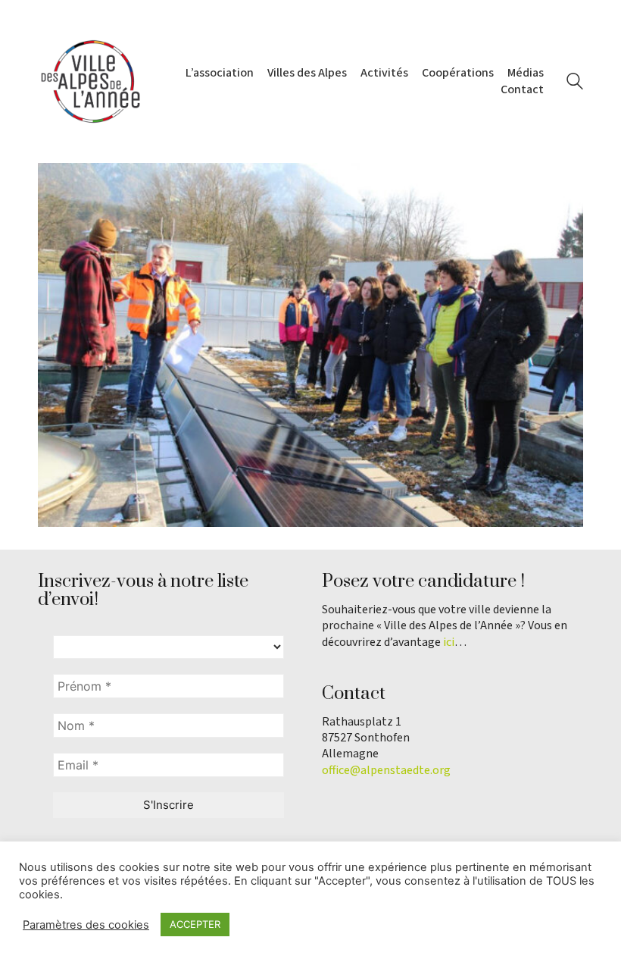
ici (448, 642)
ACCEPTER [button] (195, 924)
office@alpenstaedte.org (386, 771)
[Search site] (574, 83)
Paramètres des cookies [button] (86, 925)
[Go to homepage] (91, 81)
